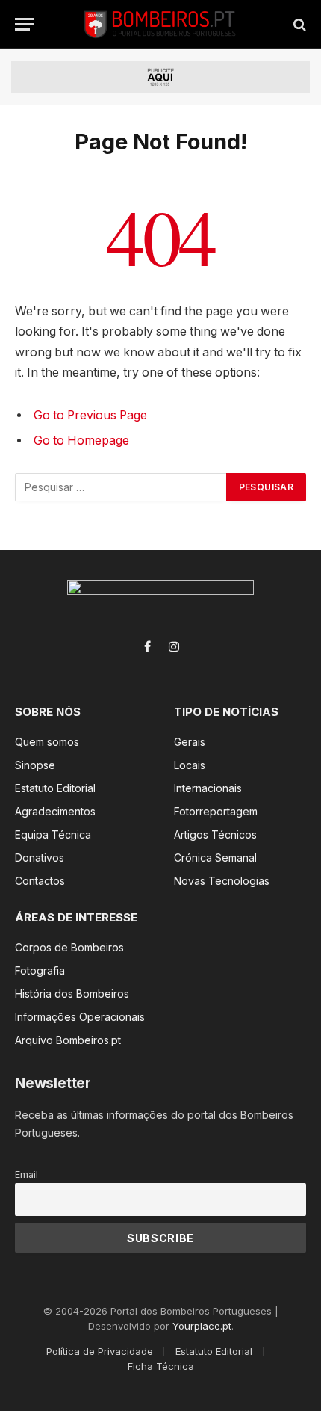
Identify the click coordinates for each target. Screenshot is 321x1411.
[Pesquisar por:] (121, 487)
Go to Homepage (81, 440)
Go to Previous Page (90, 415)
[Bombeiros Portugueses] (160, 24)
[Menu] (24, 24)
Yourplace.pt (201, 1326)
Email (26, 1174)
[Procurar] (298, 24)
